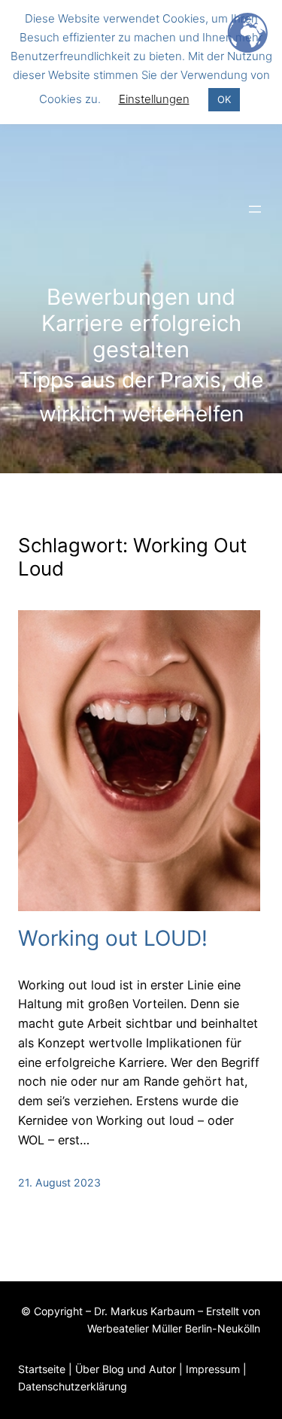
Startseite (41, 1369)
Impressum (213, 1369)
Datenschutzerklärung (72, 1386)
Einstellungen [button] (154, 99)
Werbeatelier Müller (134, 1328)
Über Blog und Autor (125, 1369)
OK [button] (224, 99)
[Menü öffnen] (255, 209)
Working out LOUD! (113, 938)
